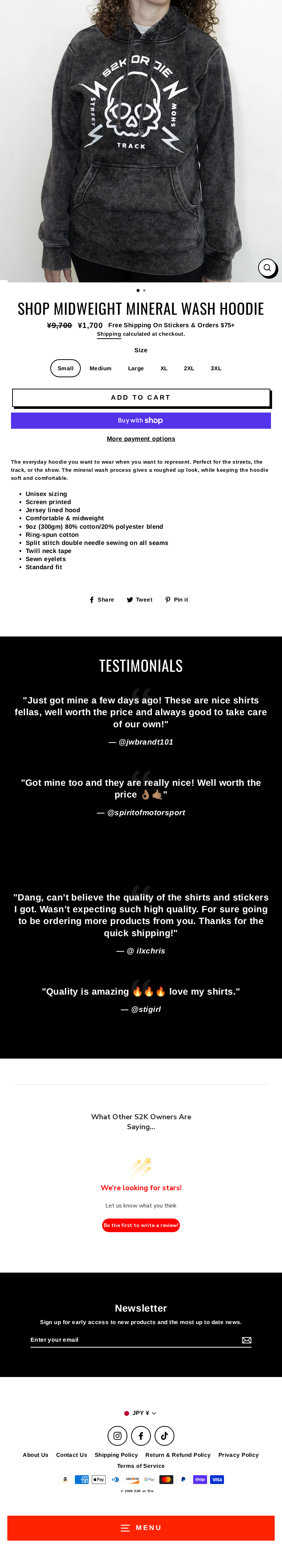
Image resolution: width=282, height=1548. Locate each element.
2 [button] (145, 291)
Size (141, 350)
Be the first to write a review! (141, 1225)
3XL (216, 368)
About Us (35, 1455)
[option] (141, 141)
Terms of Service (141, 1466)
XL (164, 368)
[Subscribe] (246, 1340)
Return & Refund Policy (178, 1455)
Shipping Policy (116, 1455)
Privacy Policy (238, 1455)
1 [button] (138, 291)
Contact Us (71, 1455)
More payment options (141, 438)
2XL (189, 368)
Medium (101, 368)
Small (65, 368)
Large (136, 368)
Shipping (109, 334)
